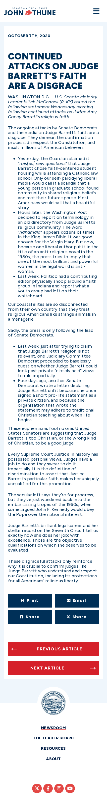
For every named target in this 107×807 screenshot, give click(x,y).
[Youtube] (70, 788)
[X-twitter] (37, 788)
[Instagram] (59, 788)
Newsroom (53, 727)
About (53, 758)
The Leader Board (53, 738)
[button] (30, 601)
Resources (53, 748)
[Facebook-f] (48, 788)
